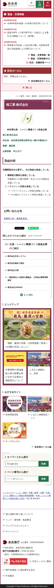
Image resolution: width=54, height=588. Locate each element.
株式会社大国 (13, 270)
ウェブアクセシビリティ (17, 526)
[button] (31, 4)
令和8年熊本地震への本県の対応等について (27, 23)
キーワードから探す (17, 457)
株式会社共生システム (17, 256)
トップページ (8, 493)
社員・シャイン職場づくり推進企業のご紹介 (28, 246)
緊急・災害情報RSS (40, 59)
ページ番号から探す (17, 472)
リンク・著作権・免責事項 (18, 520)
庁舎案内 (10, 576)
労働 (42, 493)
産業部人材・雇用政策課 (16, 218)
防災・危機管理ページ (39, 62)
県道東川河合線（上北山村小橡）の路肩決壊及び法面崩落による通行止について (28, 47)
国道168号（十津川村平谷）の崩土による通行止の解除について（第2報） (27, 34)
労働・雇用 (33, 493)
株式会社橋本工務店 (16, 263)
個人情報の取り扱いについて (19, 514)
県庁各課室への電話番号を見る (20, 570)
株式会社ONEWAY (15, 287)
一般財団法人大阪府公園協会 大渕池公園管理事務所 (28, 278)
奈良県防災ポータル (40, 81)
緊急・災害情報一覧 (40, 55)
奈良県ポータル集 (43, 447)
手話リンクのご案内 (41, 561)
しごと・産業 (21, 493)
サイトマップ (12, 531)
